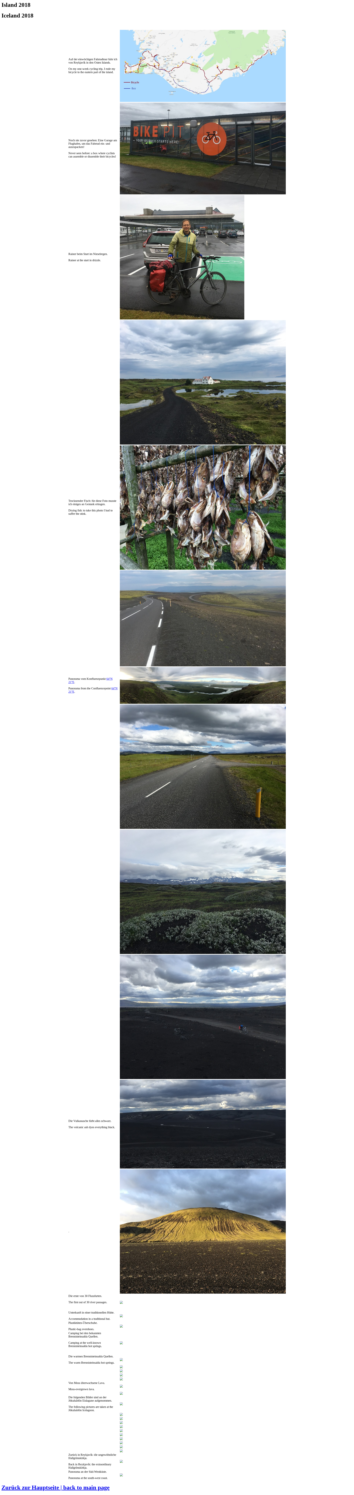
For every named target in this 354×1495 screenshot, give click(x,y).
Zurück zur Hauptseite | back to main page (55, 1487)
